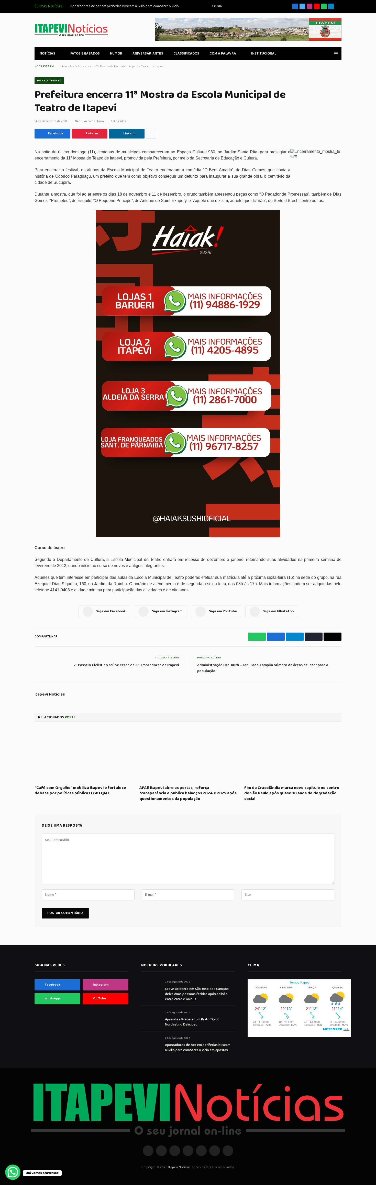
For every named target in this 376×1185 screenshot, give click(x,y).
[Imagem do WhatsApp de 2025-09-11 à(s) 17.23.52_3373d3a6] (188, 536)
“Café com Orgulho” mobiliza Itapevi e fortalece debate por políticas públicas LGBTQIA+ (80, 790)
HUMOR (116, 53)
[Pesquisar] (339, 6)
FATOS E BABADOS (85, 53)
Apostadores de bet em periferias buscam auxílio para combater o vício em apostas (127, 6)
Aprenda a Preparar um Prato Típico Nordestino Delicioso (192, 1022)
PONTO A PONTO (49, 80)
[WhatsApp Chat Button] (12, 1172)
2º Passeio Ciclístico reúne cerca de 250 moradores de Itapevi (126, 665)
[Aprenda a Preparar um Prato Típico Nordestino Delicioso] (150, 1018)
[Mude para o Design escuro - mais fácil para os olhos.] (328, 53)
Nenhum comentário (89, 121)
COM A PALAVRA (222, 53)
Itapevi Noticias (50, 694)
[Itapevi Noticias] (71, 30)
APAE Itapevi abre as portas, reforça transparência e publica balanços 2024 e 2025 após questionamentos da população (188, 793)
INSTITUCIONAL (263, 53)
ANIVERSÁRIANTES (147, 53)
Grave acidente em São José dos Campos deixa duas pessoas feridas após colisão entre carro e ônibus (197, 994)
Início (63, 66)
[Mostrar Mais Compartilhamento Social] (151, 133)
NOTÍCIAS (47, 53)
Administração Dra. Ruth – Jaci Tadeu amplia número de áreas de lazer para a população (262, 668)
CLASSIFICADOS (186, 53)
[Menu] (336, 53)
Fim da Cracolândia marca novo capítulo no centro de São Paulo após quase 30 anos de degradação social (291, 793)
